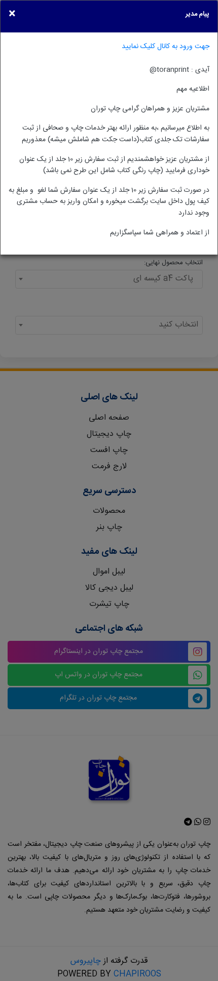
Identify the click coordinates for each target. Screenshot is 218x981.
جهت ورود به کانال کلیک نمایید (165, 46)
